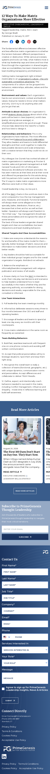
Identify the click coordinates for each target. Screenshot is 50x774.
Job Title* (7, 591)
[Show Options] (46, 650)
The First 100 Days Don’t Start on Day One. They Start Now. (21, 453)
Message (7, 669)
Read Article (11, 472)
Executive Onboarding (16, 24)
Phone (6, 630)
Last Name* (9, 578)
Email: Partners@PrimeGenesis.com (16, 716)
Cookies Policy (9, 735)
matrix (23, 30)
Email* (5, 617)
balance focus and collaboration (29, 139)
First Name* (9, 565)
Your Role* (8, 656)
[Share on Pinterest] (29, 41)
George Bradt (11, 33)
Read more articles (25, 491)
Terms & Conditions (12, 731)
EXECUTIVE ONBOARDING (14, 476)
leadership (14, 30)
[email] (34, 41)
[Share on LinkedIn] (23, 41)
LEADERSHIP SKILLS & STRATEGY (17, 479)
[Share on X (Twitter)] (17, 41)
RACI (29, 30)
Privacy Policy (9, 726)
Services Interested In (15, 643)
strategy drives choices (19, 114)
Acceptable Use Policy (14, 740)
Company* (8, 604)
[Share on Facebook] (11, 41)
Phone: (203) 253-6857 (10, 719)
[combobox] (7, 637)
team (35, 30)
